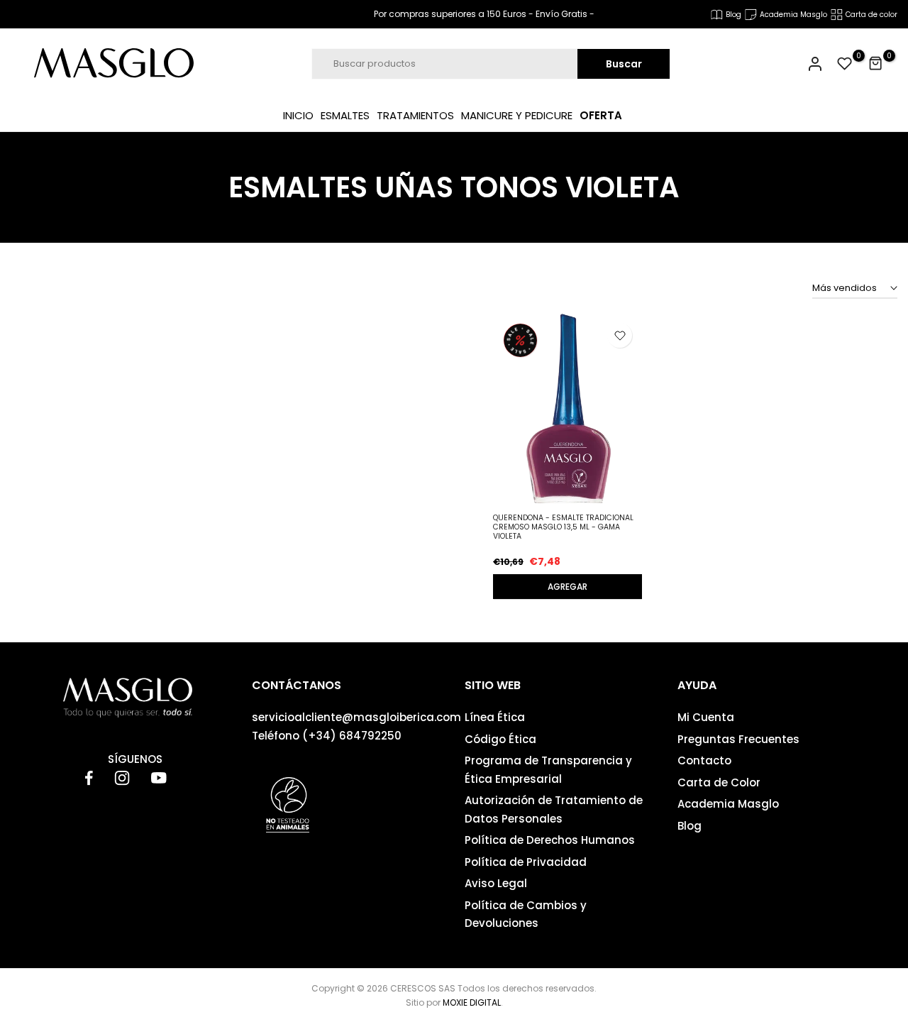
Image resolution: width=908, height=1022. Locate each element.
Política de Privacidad (526, 862)
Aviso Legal (496, 883)
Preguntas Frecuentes (738, 739)
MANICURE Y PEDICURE (516, 115)
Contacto (704, 760)
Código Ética (500, 739)
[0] (845, 64)
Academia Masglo (728, 803)
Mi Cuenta (705, 717)
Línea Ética (495, 717)
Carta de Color (718, 782)
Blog (689, 825)
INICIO (298, 115)
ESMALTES (345, 115)
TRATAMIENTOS (415, 115)
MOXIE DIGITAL (472, 1002)
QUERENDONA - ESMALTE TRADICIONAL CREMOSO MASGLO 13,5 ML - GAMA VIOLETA (563, 526)
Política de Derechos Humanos (550, 840)
